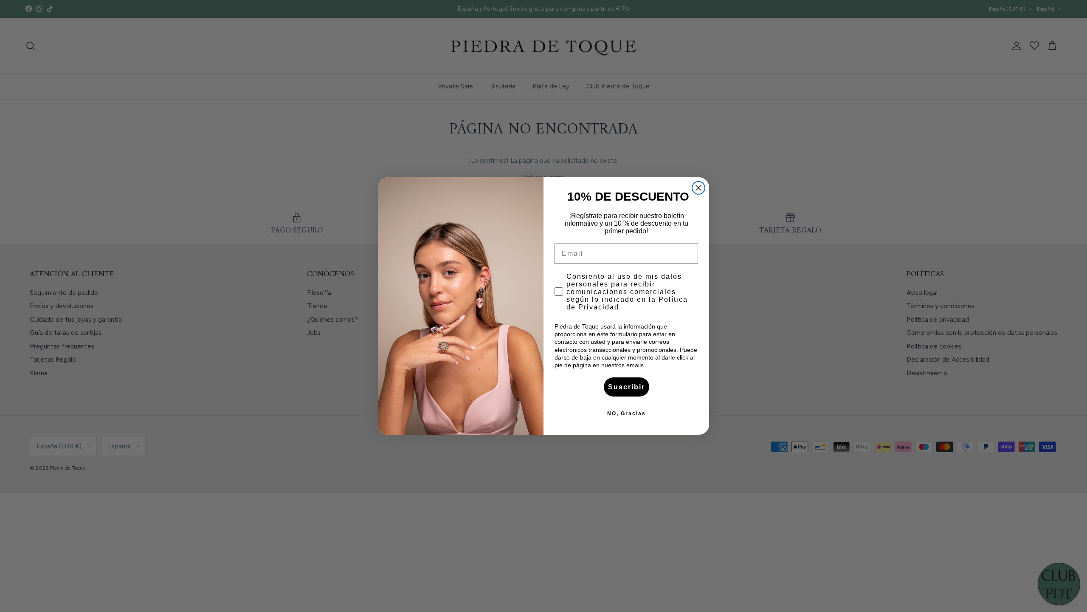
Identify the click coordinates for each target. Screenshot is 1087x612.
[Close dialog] (698, 187)
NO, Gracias (626, 413)
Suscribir (626, 387)
